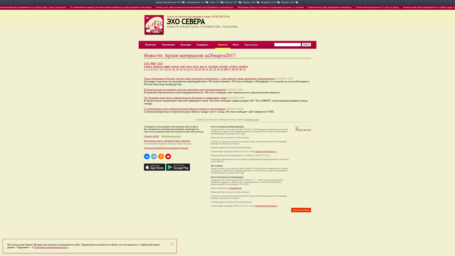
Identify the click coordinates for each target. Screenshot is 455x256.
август (203, 66)
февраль (158, 66)
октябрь (223, 66)
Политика (150, 44)
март (167, 66)
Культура (186, 44)
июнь (189, 66)
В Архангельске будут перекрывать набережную (325, 7)
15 (184, 69)
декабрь (243, 66)
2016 (147, 63)
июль (196, 66)
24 (218, 69)
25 (222, 69)
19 (199, 69)
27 (229, 69)
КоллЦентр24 (252, 119)
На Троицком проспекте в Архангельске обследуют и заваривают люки (185, 97)
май (182, 66)
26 (225, 69)
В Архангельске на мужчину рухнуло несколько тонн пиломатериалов (184, 89)
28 (233, 69)
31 (244, 69)
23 (214, 69)
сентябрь (213, 66)
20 (203, 69)
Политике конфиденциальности (51, 247)
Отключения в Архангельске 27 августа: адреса (372, 7)
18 (195, 69)
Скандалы (202, 44)
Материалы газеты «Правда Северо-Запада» (167, 141)
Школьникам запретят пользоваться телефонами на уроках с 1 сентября (265, 7)
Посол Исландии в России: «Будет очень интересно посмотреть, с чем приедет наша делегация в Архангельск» (209, 78)
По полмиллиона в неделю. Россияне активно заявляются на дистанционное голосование (106, 7)
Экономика (168, 44)
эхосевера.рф (235, 188)
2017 (153, 63)
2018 (160, 63)
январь (148, 66)
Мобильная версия (171, 136)
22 (210, 69)
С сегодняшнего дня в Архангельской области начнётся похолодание (184, 108)
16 (188, 69)
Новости (223, 44)
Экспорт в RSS (151, 136)
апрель (175, 66)
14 (181, 69)
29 (236, 69)
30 (240, 69)
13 (177, 69)
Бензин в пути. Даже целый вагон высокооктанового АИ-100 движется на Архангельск (189, 7)
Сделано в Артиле (301, 210)
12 (173, 69)
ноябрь (233, 66)
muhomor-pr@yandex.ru (265, 151)
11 (169, 69)
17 (192, 69)
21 (207, 69)
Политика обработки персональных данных (166, 148)
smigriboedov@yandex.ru (266, 206)
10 (166, 69)
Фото (236, 44)
